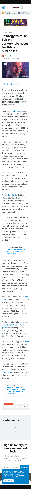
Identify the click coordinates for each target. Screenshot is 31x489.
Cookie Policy (15, 477)
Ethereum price (23, 13)
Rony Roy (9, 56)
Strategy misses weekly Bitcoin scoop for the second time (16, 251)
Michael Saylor (11, 195)
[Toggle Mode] (21, 7)
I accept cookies (8, 480)
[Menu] (27, 7)
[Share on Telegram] (15, 84)
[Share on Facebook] (4, 84)
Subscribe (24, 468)
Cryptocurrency (9, 407)
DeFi (18, 407)
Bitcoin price (8, 13)
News (10, 32)
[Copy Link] (18, 84)
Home (5, 32)
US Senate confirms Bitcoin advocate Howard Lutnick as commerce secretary (16, 390)
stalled (26, 341)
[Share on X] (8, 84)
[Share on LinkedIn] (11, 84)
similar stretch (8, 372)
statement (16, 111)
